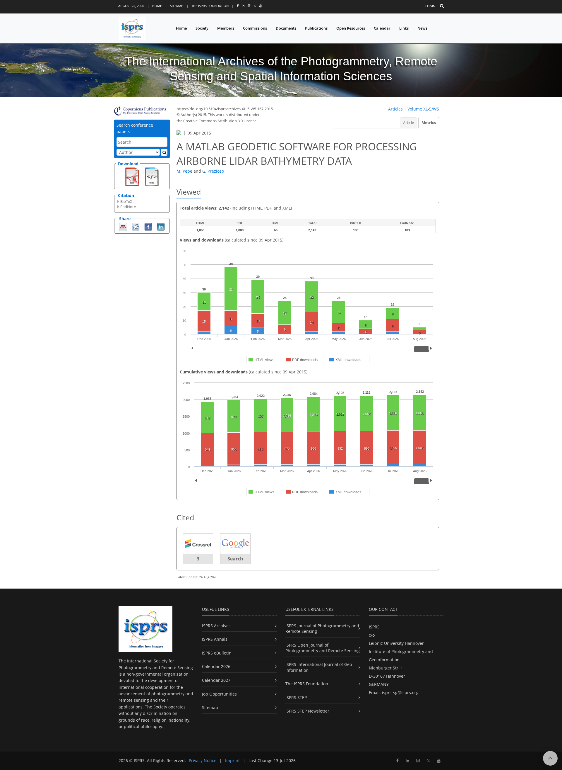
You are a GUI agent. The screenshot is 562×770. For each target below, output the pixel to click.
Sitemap (176, 6)
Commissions (255, 28)
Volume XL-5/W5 (423, 109)
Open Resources (350, 28)
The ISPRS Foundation (210, 6)
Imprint (232, 760)
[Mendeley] (123, 226)
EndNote (128, 206)
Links (404, 28)
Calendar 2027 (216, 680)
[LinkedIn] (161, 226)
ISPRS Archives (216, 625)
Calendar (382, 28)
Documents (286, 28)
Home (157, 6)
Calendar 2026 (216, 666)
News (422, 28)
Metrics (429, 122)
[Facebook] (148, 226)
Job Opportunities (219, 694)
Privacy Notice (202, 760)
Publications (316, 28)
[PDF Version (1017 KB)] (132, 176)
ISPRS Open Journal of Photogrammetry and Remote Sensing (322, 648)
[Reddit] (136, 226)
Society (202, 28)
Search (235, 558)
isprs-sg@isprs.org (400, 692)
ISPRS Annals (214, 639)
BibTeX (126, 201)
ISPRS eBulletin (217, 653)
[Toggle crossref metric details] (198, 543)
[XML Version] (152, 176)
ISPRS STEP (296, 697)
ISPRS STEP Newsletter (307, 711)
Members (225, 28)
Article (408, 122)
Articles (395, 109)
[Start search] (164, 152)
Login (430, 6)
